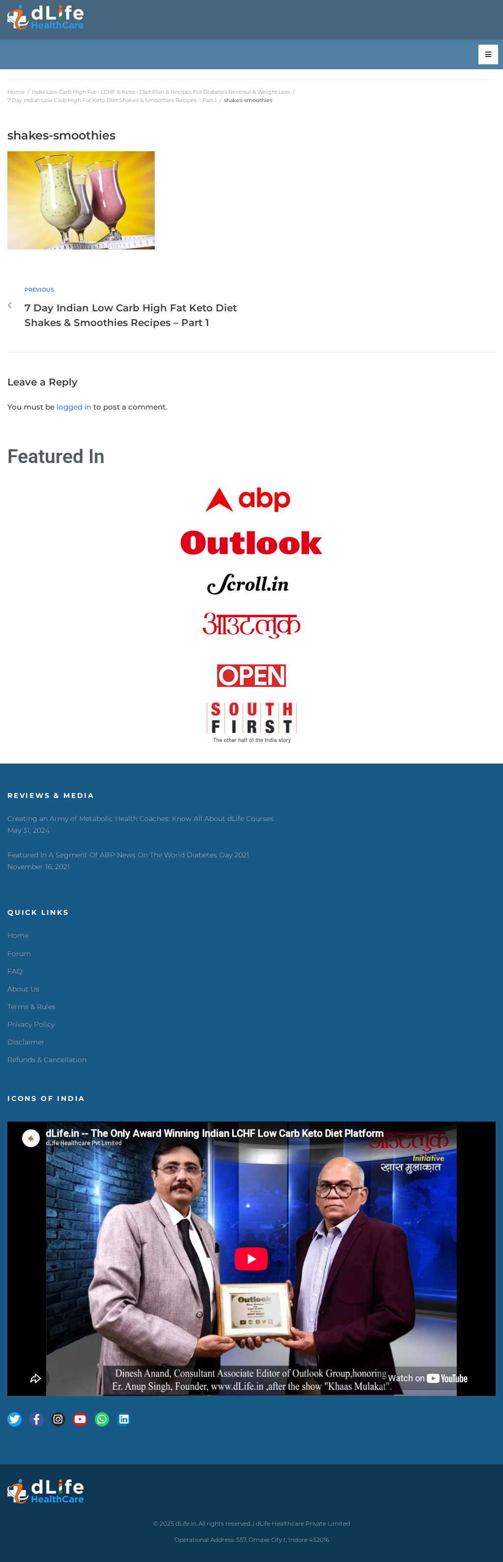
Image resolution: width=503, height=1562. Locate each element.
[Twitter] (14, 1419)
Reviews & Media (51, 795)
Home (16, 91)
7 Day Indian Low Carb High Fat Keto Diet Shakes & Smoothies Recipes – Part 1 (112, 100)
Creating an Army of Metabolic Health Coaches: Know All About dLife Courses (140, 818)
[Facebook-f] (36, 1419)
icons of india (46, 1098)
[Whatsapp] (102, 1419)
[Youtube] (80, 1419)
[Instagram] (58, 1419)
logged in (73, 406)
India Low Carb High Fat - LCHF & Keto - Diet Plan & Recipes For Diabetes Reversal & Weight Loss (161, 91)
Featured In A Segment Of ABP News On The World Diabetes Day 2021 (128, 854)
